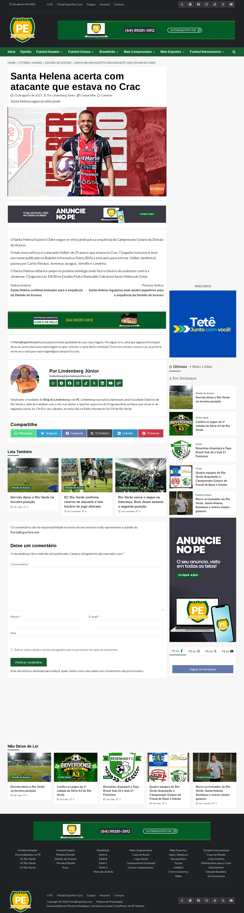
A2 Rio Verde (28, 863)
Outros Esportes (178, 871)
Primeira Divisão (65, 854)
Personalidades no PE (28, 854)
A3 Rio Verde (202, 418)
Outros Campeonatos (141, 867)
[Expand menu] (61, 52)
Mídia (178, 876)
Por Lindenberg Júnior (61, 95)
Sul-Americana (216, 876)
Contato (119, 4)
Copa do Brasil (140, 854)
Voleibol (178, 867)
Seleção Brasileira (216, 871)
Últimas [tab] (179, 367)
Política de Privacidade (109, 901)
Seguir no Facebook (203, 669)
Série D (103, 867)
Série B (103, 858)
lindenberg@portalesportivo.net (70, 376)
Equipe (91, 4)
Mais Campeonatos (138, 51)
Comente (106, 95)
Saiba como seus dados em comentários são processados (106, 671)
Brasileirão (107, 51)
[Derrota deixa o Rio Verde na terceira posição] (33, 475)
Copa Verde (141, 858)
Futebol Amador (47, 51)
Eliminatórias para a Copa (216, 863)
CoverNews (120, 905)
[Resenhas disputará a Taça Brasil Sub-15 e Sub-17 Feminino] (181, 450)
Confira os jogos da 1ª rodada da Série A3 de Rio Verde (213, 425)
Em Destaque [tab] (184, 378)
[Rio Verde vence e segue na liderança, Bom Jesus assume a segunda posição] (140, 475)
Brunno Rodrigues (79, 905)
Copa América (216, 858)
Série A (103, 854)
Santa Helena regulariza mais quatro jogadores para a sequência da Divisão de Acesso (126, 290)
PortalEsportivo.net (80, 901)
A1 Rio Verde (28, 858)
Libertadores (216, 867)
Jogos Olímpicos (178, 854)
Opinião (25, 51)
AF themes (138, 905)
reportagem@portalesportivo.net (58, 351)
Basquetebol (178, 858)
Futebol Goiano (79, 51)
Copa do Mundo (216, 854)
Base (65, 867)
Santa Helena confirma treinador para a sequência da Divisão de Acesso (46, 290)
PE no (176, 651)
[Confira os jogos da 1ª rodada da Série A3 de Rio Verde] (181, 423)
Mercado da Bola (103, 871)
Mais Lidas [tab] (201, 367)
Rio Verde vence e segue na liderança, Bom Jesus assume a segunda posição (140, 502)
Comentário (20, 564)
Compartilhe (88, 95)
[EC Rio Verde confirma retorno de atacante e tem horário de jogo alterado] (86, 475)
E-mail (94, 616)
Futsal (199, 444)
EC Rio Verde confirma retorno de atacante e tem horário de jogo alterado (83, 502)
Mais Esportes (171, 51)
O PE (50, 4)
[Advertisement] (122, 711)
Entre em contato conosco (127, 346)
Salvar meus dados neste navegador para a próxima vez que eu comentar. (66, 649)
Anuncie (105, 4)
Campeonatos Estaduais (140, 863)
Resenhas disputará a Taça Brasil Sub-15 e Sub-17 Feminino (213, 452)
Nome (15, 616)
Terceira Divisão (65, 863)
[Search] (234, 52)
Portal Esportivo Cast (70, 4)
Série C (103, 863)
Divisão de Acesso (21, 488)
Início (11, 51)
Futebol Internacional (205, 51)
